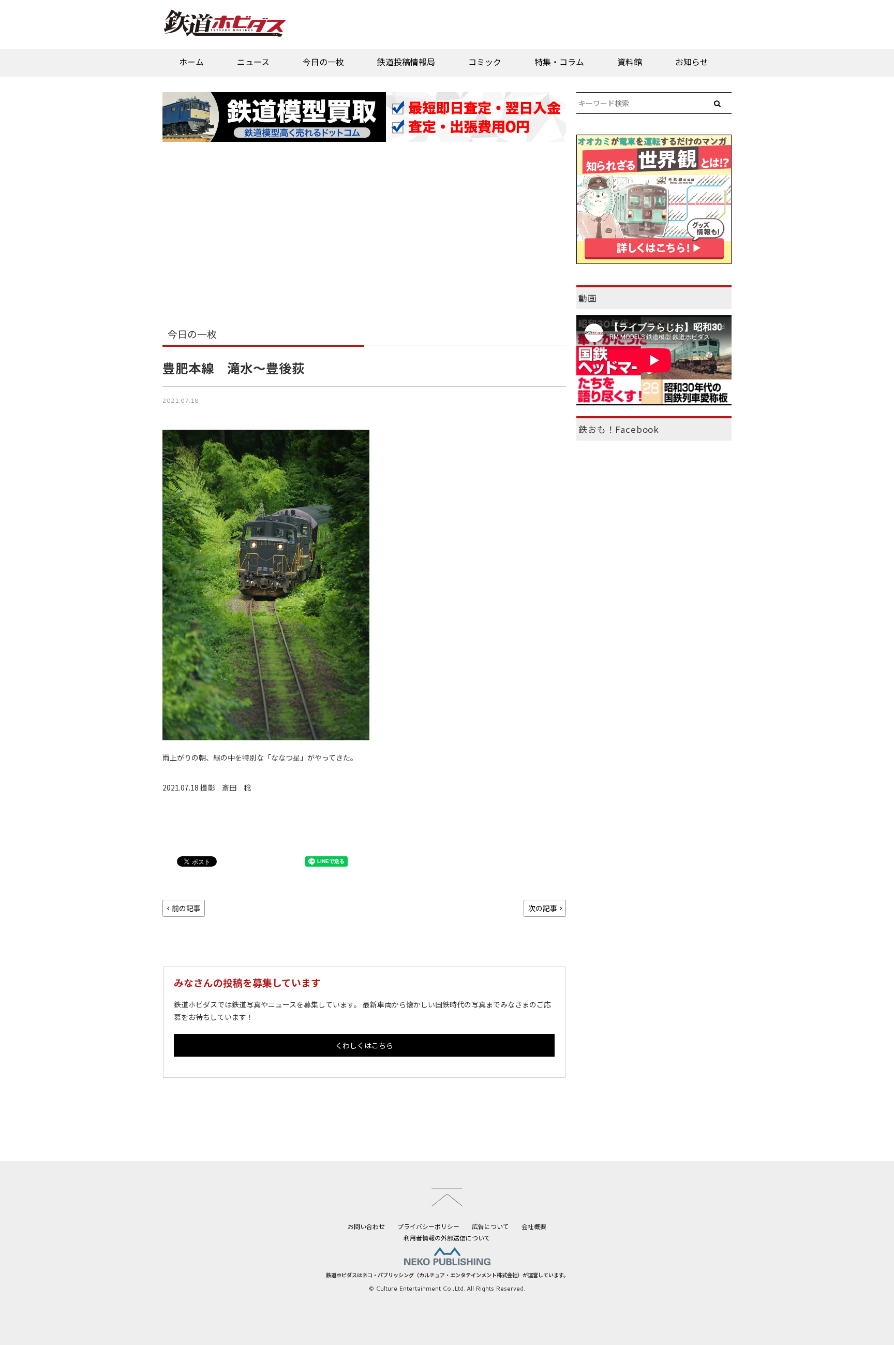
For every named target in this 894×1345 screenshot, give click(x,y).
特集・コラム (559, 61)
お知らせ (691, 61)
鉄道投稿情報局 (406, 61)
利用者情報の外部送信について (447, 1237)
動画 (587, 298)
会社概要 (534, 1226)
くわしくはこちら (364, 1045)
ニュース (253, 61)
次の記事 (542, 908)
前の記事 (186, 908)
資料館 (629, 61)
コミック (484, 61)
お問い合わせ (366, 1226)
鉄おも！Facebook (618, 429)
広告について (490, 1226)
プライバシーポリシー (428, 1226)
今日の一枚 (323, 61)
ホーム (191, 61)
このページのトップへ (447, 1197)
